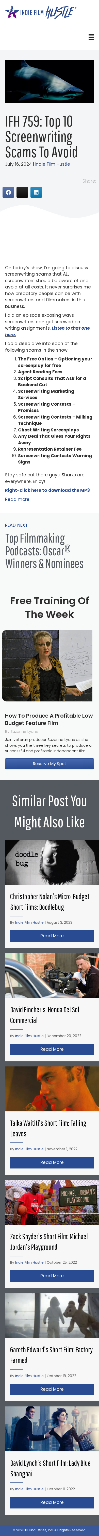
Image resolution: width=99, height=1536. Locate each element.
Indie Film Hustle (52, 164)
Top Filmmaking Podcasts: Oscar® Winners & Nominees (44, 550)
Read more (17, 499)
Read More (67, 936)
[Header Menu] (91, 37)
